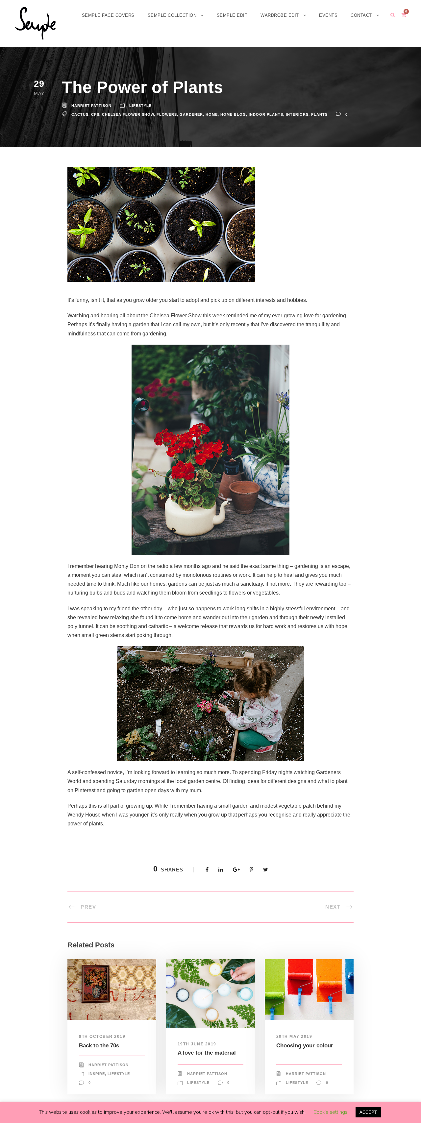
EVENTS (328, 15)
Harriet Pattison (91, 106)
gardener (191, 114)
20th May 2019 (294, 1036)
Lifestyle (140, 106)
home (212, 114)
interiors (297, 114)
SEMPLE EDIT (232, 15)
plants (319, 114)
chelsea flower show (128, 114)
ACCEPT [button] (368, 1112)
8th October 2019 (102, 1036)
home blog (233, 114)
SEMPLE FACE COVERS (108, 15)
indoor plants (266, 114)
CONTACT (361, 15)
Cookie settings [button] (330, 1112)
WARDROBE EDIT (279, 15)
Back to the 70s (99, 1045)
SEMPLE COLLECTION (172, 15)
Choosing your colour (304, 1045)
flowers (167, 114)
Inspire (96, 1074)
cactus (79, 114)
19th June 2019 (197, 1044)
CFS (95, 114)
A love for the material (207, 1053)
